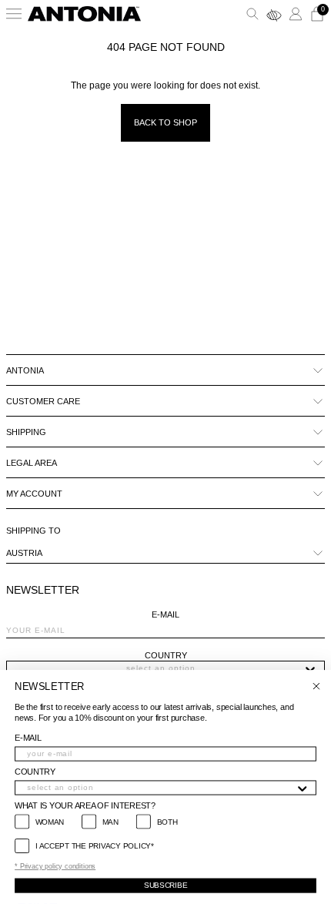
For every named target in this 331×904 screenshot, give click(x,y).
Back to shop (165, 122)
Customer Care (43, 401)
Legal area (31, 462)
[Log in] (295, 14)
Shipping (26, 432)
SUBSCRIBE (165, 885)
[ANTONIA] (84, 14)
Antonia (25, 370)
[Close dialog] (316, 686)
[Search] (252, 14)
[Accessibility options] (274, 14)
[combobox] (161, 668)
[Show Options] (310, 668)
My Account (34, 493)
